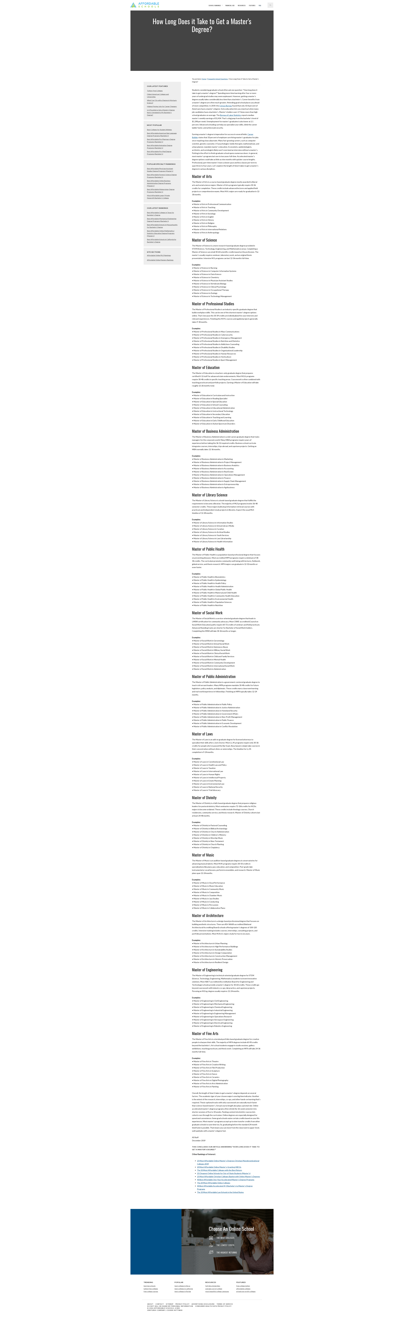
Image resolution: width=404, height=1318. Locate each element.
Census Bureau (225, 106)
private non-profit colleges (246, 1291)
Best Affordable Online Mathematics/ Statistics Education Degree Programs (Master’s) (160, 233)
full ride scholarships (212, 1286)
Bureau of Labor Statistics (230, 115)
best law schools (149, 1286)
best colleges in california (184, 1289)
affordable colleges (243, 1289)
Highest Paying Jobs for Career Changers (162, 106)
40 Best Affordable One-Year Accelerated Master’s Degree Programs (225, 1179)
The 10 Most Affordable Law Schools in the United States (220, 1192)
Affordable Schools (144, 5)
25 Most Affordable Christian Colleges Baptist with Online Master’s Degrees (228, 1176)
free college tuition (243, 1286)
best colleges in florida (183, 1291)
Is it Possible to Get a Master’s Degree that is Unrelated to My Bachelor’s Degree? (161, 112)
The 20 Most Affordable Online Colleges (213, 1183)
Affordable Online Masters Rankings (160, 260)
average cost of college (213, 1289)
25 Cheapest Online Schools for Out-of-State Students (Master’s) (224, 1173)
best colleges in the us (182, 1286)
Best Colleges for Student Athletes (159, 130)
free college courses (151, 1291)
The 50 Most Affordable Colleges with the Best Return (219, 1170)
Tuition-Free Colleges (155, 91)
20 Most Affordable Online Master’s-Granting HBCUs (219, 1167)
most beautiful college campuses (217, 1291)
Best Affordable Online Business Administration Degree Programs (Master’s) (159, 183)
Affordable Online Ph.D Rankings (159, 255)
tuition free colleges (151, 1289)
